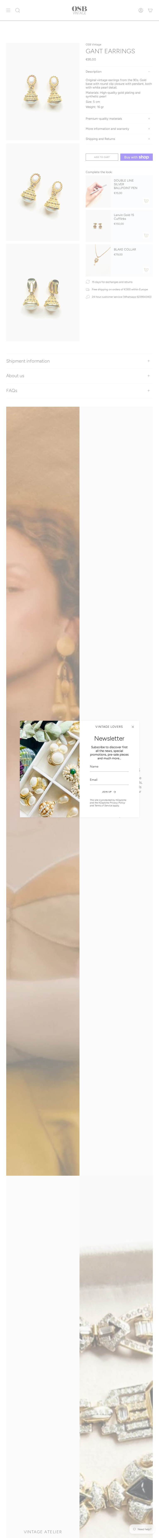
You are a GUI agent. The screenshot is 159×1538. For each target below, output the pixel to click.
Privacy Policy (117, 802)
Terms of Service (103, 805)
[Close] (133, 727)
